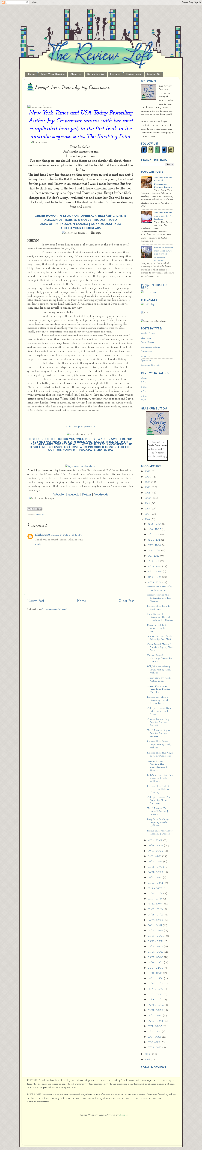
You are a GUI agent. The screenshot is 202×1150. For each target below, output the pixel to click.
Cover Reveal (148, 342)
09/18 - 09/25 (156, 851)
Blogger (123, 1115)
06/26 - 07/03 (156, 915)
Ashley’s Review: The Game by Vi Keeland (163, 215)
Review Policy (133, 74)
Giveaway (146, 351)
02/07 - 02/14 (156, 1021)
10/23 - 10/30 (155, 571)
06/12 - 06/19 (155, 925)
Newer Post (35, 601)
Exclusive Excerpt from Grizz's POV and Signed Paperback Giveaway (163, 253)
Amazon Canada (75, 224)
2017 (147, 514)
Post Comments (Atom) (54, 609)
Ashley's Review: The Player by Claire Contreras (158, 800)
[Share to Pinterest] (40, 509)
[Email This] (28, 509)
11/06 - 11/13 (154, 561)
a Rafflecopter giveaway (80, 426)
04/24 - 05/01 (156, 962)
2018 (148, 509)
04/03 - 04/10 (156, 978)
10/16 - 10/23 (155, 577)
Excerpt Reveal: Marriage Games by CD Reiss (159, 658)
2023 (148, 482)
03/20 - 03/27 (156, 989)
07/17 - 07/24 (155, 899)
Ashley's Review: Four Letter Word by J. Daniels (159, 711)
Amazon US (53, 220)
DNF (143, 400)
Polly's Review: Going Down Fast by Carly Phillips (159, 669)
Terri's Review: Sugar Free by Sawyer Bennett (158, 733)
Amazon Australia (106, 224)
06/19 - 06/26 (156, 920)
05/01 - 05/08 (156, 957)
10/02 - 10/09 (155, 840)
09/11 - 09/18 (155, 856)
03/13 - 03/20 (155, 994)
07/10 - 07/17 (155, 904)
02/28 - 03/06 (156, 1005)
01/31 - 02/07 (155, 1026)
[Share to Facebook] (37, 509)
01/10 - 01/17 (154, 1042)
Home (31, 74)
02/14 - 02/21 (155, 1015)
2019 (148, 503)
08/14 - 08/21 (155, 877)
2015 (148, 1054)
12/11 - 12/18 (154, 534)
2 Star (144, 382)
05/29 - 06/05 (156, 936)
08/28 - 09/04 (156, 867)
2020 (148, 498)
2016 (148, 519)
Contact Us (153, 74)
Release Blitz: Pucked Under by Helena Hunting (158, 789)
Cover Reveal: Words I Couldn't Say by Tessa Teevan (160, 647)
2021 (148, 493)
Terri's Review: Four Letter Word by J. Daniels (157, 811)
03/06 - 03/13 (155, 999)
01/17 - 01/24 (155, 1037)
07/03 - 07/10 (155, 909)
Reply (38, 544)
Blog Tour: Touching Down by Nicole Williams (158, 822)
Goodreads (91, 228)
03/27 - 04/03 (156, 984)
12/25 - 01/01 (155, 524)
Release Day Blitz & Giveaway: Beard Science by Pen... (157, 700)
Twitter (86, 494)
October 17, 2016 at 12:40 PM (66, 535)
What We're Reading (53, 74)
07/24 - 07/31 (155, 893)
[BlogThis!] (31, 509)
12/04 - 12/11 (154, 540)
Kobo (112, 220)
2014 (148, 1059)
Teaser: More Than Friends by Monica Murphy (158, 689)
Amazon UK (49, 224)
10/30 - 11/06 (155, 566)
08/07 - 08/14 (156, 883)
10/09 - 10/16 (155, 582)
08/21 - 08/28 (156, 872)
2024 (148, 477)
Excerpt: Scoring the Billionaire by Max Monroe (159, 598)
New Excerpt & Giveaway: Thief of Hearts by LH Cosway (160, 617)
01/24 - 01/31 (155, 1031)
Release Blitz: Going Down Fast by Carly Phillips (159, 744)
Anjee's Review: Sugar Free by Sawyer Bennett (159, 722)
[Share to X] (34, 509)
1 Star (144, 378)
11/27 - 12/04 (155, 545)
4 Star (144, 391)
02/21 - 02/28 (156, 1010)
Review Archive (95, 74)
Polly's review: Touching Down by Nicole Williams (160, 778)
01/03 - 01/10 (155, 1047)
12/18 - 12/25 (155, 529)
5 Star (144, 396)
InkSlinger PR (42, 535)
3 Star (144, 387)
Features (115, 74)
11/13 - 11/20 (154, 556)
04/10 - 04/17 (155, 973)
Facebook (72, 494)
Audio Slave (147, 333)
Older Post (126, 601)
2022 (148, 487)
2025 (148, 471)
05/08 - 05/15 (156, 952)
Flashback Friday (150, 347)
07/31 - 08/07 (155, 888)
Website (58, 494)
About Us (75, 74)
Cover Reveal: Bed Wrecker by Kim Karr (157, 628)
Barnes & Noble (78, 220)
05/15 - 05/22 (156, 946)
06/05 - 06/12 (156, 931)
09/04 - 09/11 (155, 861)
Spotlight (146, 360)
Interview (146, 356)
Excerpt (40, 514)
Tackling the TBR (150, 365)
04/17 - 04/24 (155, 968)
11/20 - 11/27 (154, 550)
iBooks (99, 220)
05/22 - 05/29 (156, 941)
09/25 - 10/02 (156, 845)
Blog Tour (146, 338)
